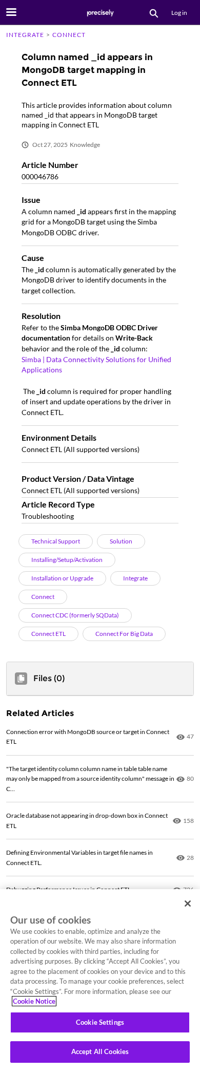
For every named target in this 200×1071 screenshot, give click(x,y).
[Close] (187, 903)
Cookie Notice (34, 1001)
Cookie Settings (100, 1022)
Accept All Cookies (100, 1051)
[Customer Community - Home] (100, 13)
